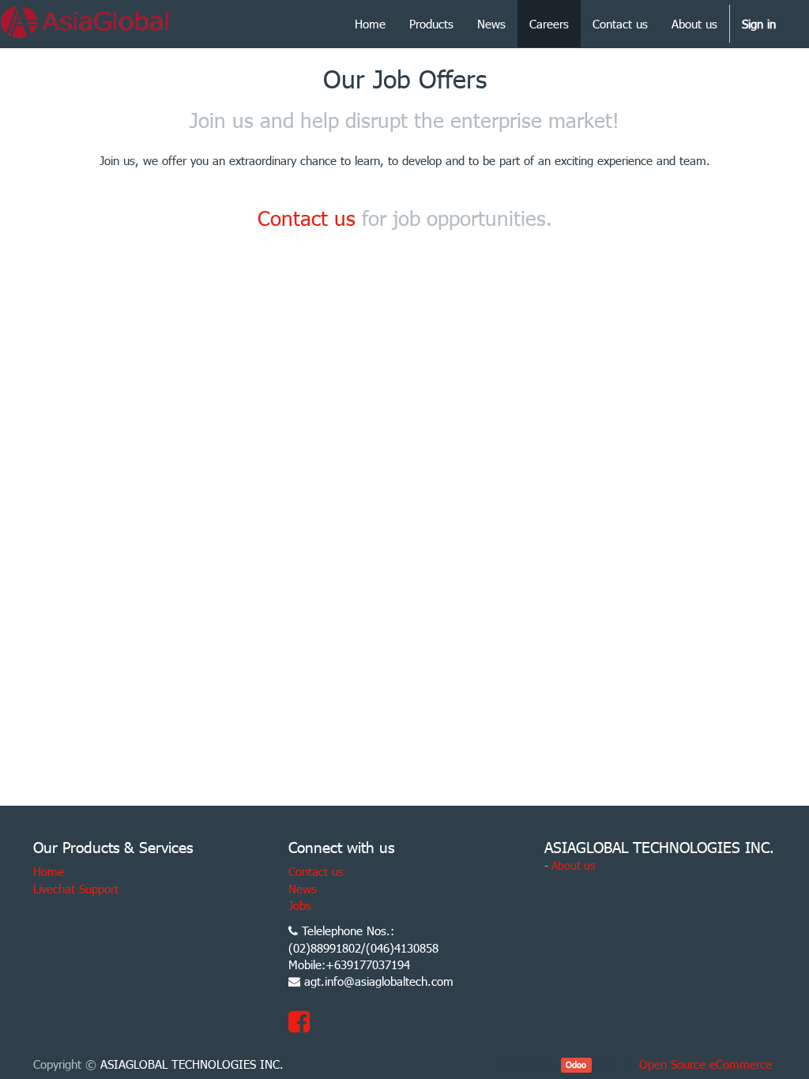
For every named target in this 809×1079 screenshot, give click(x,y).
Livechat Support (76, 889)
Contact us (307, 218)
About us (573, 865)
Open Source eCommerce (705, 1064)
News (302, 889)
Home (48, 871)
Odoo (576, 1065)
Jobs (299, 905)
